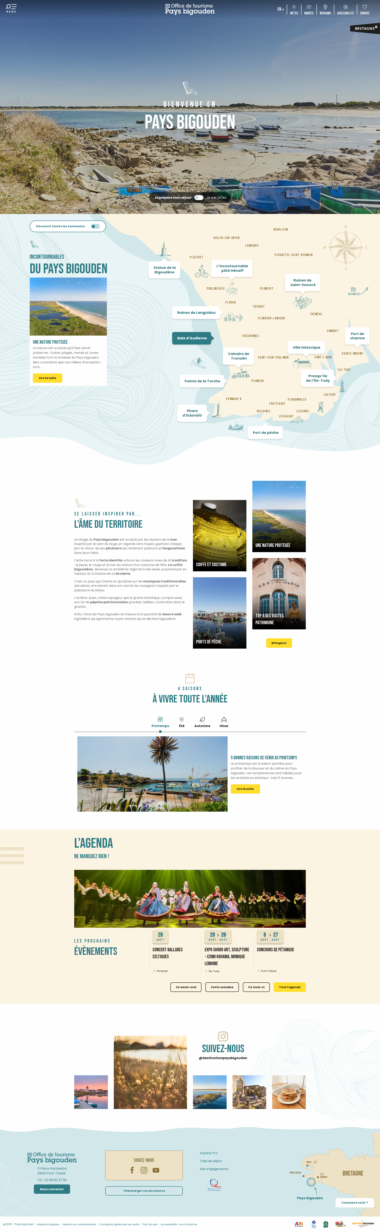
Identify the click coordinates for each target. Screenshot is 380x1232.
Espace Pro (209, 1153)
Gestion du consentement (79, 1224)
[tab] (160, 722)
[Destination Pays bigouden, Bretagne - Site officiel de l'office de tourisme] (190, 9)
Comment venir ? (355, 1203)
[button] (280, 9)
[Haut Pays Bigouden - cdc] (363, 1224)
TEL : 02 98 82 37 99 (51, 1180)
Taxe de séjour (211, 1161)
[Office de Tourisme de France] (314, 1224)
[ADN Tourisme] (299, 1224)
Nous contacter (52, 1189)
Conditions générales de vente (119, 1224)
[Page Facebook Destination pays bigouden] (132, 1170)
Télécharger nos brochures (144, 1191)
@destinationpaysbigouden (223, 1058)
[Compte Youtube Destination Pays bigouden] (156, 1170)
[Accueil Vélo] (326, 1224)
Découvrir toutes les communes (60, 226)
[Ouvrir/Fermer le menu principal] (11, 9)
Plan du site (150, 1224)
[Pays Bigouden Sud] (340, 1224)
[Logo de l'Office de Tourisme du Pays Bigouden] (52, 1158)
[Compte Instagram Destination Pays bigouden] (144, 1170)
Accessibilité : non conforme (179, 1224)
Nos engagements (214, 1169)
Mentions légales (48, 1224)
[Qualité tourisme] (215, 1184)
